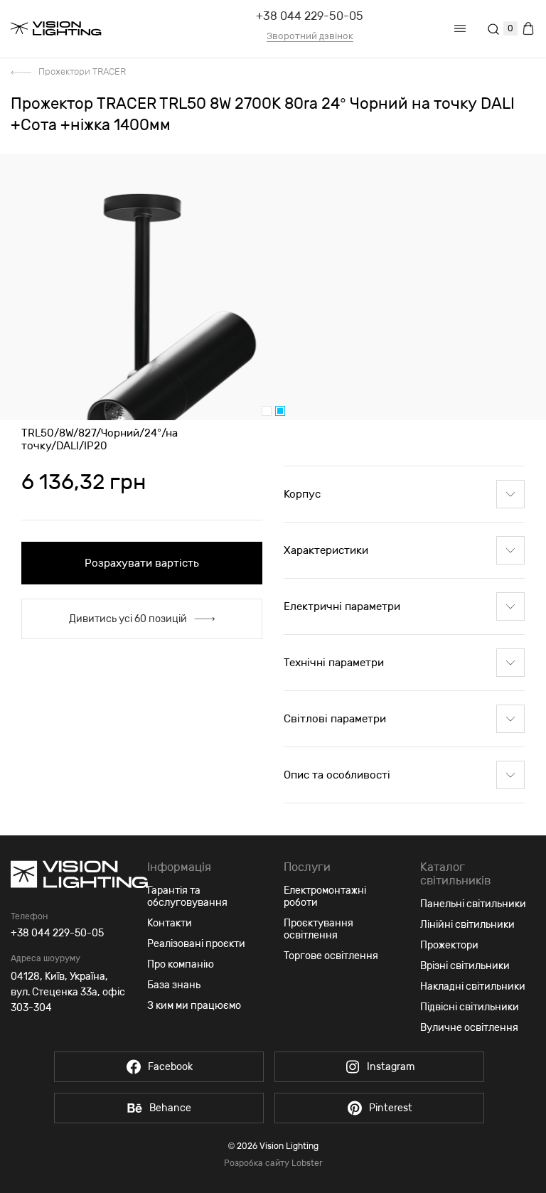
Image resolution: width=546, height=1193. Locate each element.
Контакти (169, 923)
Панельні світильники (473, 904)
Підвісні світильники (469, 1007)
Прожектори (449, 945)
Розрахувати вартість (142, 563)
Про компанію (180, 964)
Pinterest (390, 1108)
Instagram (390, 1067)
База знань (173, 985)
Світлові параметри (335, 718)
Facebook (170, 1067)
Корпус (302, 494)
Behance (170, 1108)
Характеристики (326, 550)
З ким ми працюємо (194, 1006)
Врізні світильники (465, 966)
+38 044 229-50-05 (309, 16)
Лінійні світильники (467, 925)
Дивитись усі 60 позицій (128, 619)
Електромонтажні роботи (325, 896)
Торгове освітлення (331, 956)
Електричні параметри (342, 606)
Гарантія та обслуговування (187, 896)
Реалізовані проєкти (196, 944)
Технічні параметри (334, 662)
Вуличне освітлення (469, 1028)
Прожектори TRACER (82, 71)
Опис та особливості (337, 775)
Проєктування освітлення (318, 929)
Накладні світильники (472, 986)
